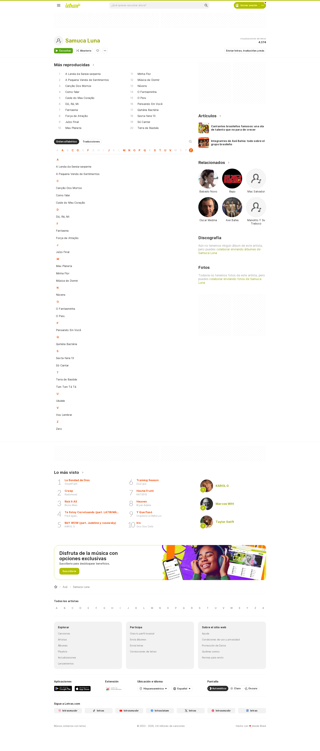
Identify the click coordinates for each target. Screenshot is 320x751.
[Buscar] (206, 5)
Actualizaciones (67, 657)
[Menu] (58, 5)
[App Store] (83, 688)
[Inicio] (55, 587)
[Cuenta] (262, 5)
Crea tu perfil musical (142, 633)
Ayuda (205, 633)
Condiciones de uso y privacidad (221, 639)
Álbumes (63, 645)
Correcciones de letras (143, 651)
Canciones (64, 633)
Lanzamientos (66, 663)
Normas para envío (213, 657)
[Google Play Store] (63, 688)
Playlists (62, 651)
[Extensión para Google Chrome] (114, 688)
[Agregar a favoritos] (97, 50)
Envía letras (136, 645)
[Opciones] (105, 50)
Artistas (62, 639)
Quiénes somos (211, 651)
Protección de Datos (214, 645)
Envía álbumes (138, 639)
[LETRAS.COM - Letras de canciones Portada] (72, 5)
